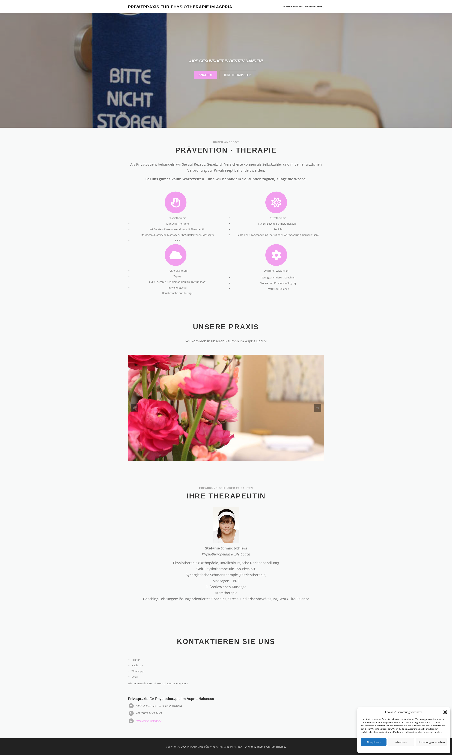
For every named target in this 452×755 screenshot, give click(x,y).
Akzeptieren (374, 742)
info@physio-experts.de (149, 721)
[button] (445, 712)
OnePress (250, 746)
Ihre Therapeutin (238, 75)
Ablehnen (401, 742)
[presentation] (134, 408)
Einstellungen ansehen (431, 742)
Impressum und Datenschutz (303, 6)
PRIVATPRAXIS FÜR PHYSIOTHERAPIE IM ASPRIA (180, 7)
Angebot (206, 75)
